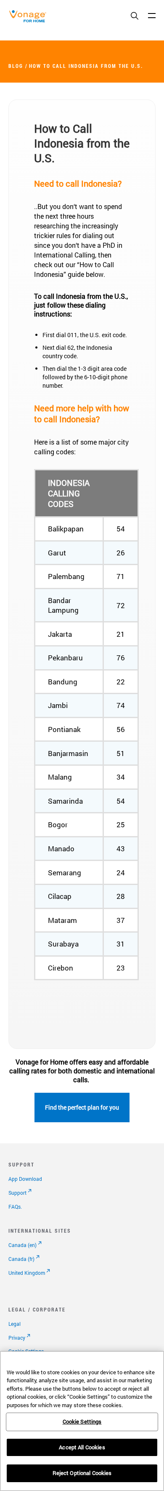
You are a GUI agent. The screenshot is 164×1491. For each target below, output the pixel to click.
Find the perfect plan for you (82, 1107)
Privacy (16, 1337)
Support (17, 1192)
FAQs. (15, 1206)
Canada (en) (22, 1245)
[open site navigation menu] (152, 15)
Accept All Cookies (82, 1447)
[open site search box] (134, 16)
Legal (14, 1323)
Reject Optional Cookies (82, 1473)
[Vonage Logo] (29, 20)
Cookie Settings (82, 1421)
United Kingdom (26, 1272)
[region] (82, 1421)
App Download (25, 1178)
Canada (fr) (21, 1258)
